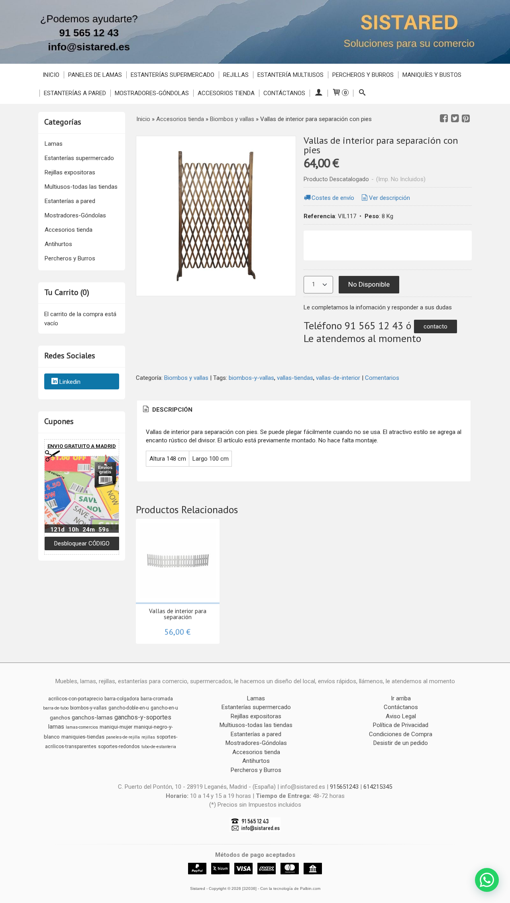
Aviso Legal (401, 716)
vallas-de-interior (338, 377)
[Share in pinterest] (465, 118)
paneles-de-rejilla (123, 737)
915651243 (344, 786)
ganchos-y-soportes (142, 717)
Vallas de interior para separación (177, 614)
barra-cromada (157, 699)
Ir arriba (401, 698)
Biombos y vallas (186, 377)
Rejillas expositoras (70, 172)
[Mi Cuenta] (318, 93)
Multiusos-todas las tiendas (81, 186)
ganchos (60, 718)
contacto (435, 326)
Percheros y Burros (363, 74)
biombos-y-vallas (251, 377)
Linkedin (69, 381)
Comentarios (382, 377)
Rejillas (236, 74)
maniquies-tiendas (82, 737)
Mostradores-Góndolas (152, 93)
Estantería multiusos (290, 74)
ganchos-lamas (92, 717)
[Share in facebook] (443, 118)
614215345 (377, 786)
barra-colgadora (121, 699)
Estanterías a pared (75, 93)
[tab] (167, 410)
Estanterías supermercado (172, 74)
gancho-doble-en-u (128, 708)
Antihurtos (58, 244)
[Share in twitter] (455, 118)
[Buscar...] (362, 93)
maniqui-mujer (116, 727)
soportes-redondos (119, 746)
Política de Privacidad (400, 725)
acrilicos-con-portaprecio (75, 699)
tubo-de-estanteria (158, 746)
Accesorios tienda (226, 93)
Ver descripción (389, 197)
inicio (51, 74)
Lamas (54, 143)
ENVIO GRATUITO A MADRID (81, 446)
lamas (56, 726)
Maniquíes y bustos (431, 74)
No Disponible (369, 284)
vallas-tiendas (295, 377)
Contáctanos (284, 93)
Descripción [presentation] (171, 409)
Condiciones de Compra (400, 734)
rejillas (148, 737)
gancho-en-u (164, 708)
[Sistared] (255, 32)
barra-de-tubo (56, 708)
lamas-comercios (82, 727)
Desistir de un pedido (400, 743)
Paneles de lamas (95, 74)
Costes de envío (333, 197)
